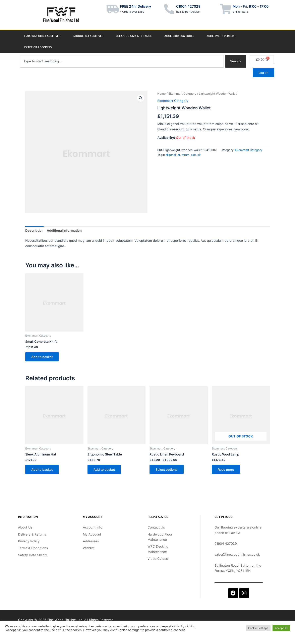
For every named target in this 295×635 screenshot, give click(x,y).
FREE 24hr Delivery (135, 6)
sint (193, 154)
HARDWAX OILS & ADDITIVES (42, 36)
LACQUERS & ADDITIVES (88, 36)
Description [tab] (34, 230)
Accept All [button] (281, 628)
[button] (140, 98)
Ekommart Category (182, 93)
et (178, 154)
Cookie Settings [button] (258, 628)
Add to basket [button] (42, 357)
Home (161, 93)
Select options (167, 470)
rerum (185, 154)
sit (199, 154)
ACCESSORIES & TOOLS (179, 36)
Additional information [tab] (64, 230)
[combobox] (122, 61)
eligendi (171, 154)
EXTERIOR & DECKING (38, 47)
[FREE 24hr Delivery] (113, 9)
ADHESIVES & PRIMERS (220, 36)
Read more (226, 470)
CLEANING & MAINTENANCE (134, 36)
